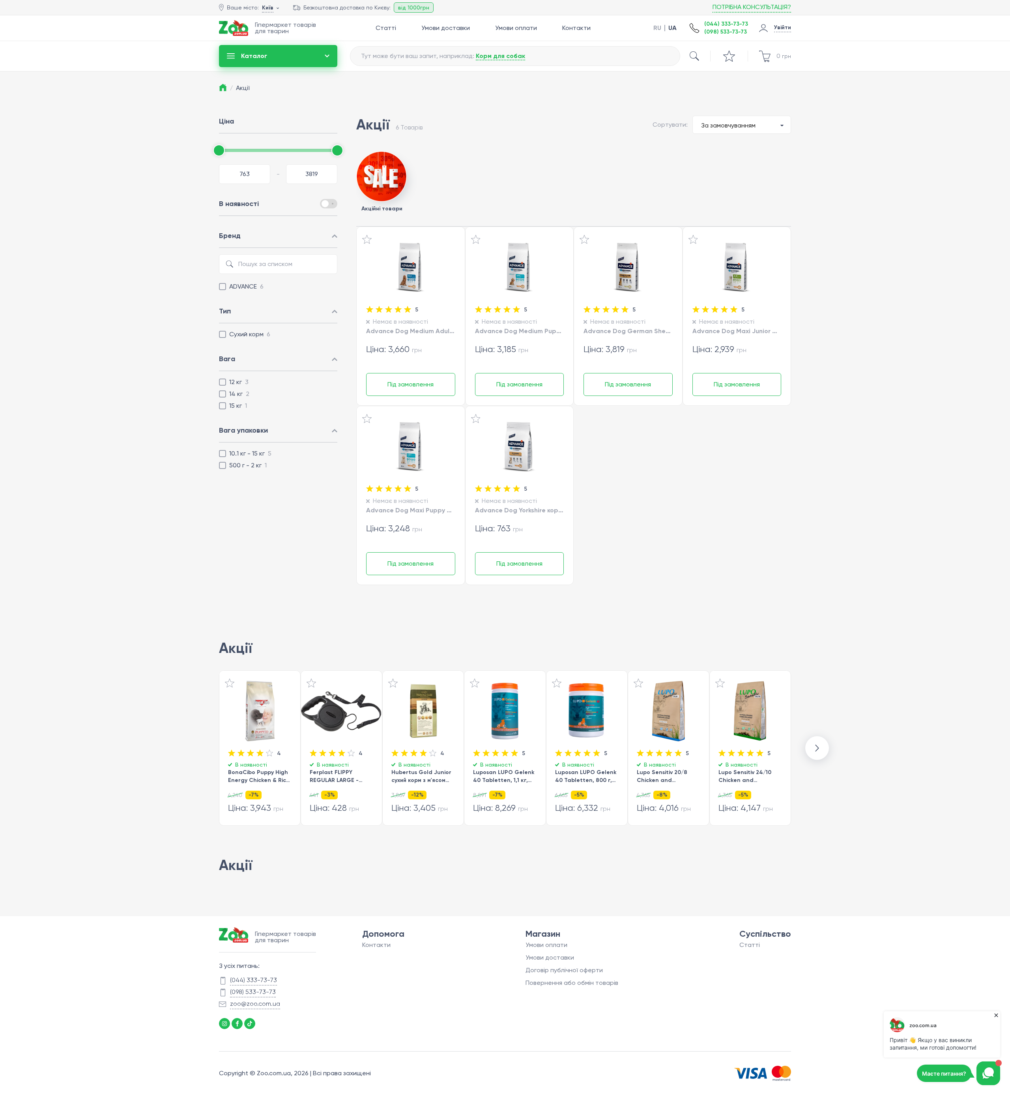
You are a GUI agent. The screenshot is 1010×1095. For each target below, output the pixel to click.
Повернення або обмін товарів (572, 982)
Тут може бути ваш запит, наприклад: (443, 56)
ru (657, 28)
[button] (817, 748)
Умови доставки (445, 28)
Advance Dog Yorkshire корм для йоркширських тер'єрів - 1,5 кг (519, 510)
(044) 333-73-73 (726, 24)
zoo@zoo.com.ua (255, 1003)
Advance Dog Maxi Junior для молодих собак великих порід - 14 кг (737, 330)
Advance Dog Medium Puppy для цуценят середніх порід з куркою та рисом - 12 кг (519, 330)
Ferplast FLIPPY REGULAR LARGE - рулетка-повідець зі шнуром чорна (338, 776)
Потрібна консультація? (752, 7)
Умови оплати (516, 28)
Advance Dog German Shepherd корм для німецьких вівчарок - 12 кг (628, 330)
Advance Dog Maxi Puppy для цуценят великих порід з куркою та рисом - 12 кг (410, 510)
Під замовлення (410, 384)
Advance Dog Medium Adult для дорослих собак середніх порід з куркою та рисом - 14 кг (410, 330)
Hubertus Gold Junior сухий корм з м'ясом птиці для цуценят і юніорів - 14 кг (421, 776)
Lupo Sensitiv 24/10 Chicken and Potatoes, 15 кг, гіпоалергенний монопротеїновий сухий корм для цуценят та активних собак (747, 776)
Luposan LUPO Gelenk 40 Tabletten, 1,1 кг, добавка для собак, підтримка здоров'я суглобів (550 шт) (504, 776)
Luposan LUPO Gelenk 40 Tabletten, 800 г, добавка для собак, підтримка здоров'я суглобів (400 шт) (586, 776)
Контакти (576, 28)
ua (672, 28)
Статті (386, 28)
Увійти (782, 27)
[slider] (219, 150)
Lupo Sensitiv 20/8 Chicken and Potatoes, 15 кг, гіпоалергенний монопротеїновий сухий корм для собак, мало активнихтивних (668, 776)
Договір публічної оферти (564, 970)
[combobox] (741, 125)
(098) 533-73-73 (725, 31)
